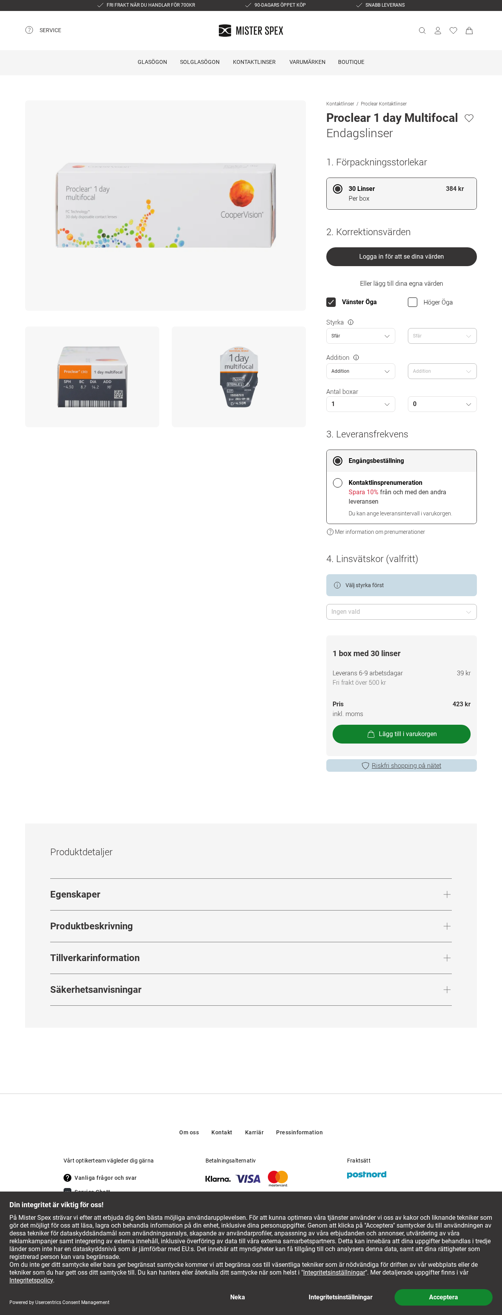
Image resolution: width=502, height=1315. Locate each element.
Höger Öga (438, 302)
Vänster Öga (359, 302)
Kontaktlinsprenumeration (385, 482)
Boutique (351, 62)
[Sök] (422, 30)
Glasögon (152, 62)
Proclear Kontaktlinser (384, 103)
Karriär (254, 1132)
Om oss (189, 1132)
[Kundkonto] (438, 30)
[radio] (402, 193)
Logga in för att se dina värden (401, 256)
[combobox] (360, 336)
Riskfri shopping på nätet (406, 765)
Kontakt (222, 1132)
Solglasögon (200, 62)
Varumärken (307, 62)
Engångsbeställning (376, 460)
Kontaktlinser (254, 62)
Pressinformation (299, 1132)
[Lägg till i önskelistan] (469, 118)
